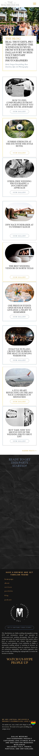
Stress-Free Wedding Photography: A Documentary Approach (19, 184)
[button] (34, 3)
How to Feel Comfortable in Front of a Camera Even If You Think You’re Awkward (19, 103)
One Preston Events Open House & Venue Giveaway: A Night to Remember (19, 309)
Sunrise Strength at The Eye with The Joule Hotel (19, 144)
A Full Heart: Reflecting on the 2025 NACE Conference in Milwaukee (19, 394)
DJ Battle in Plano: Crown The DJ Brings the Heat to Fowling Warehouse (19, 352)
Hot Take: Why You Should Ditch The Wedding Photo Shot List (19, 433)
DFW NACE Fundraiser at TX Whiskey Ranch (19, 226)
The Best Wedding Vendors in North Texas (19, 267)
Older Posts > (29, 451)
